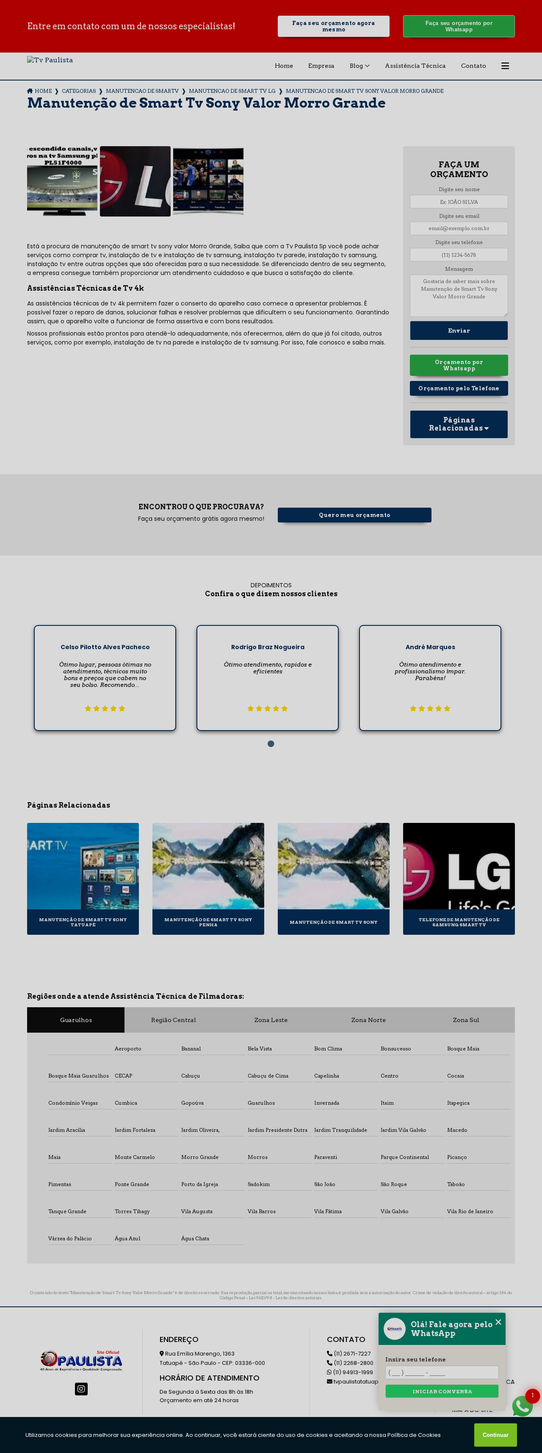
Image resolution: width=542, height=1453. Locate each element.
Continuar (496, 1435)
